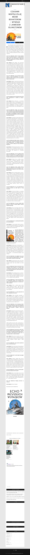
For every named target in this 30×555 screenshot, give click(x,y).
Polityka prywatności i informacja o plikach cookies (17, 553)
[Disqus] (15, 472)
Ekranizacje (8, 536)
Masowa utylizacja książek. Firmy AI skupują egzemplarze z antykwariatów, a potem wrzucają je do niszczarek (14, 494)
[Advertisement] (15, 424)
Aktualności (8, 533)
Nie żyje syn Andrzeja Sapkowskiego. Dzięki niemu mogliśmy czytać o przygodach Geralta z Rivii (15, 492)
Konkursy (7, 539)
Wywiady (15, 9)
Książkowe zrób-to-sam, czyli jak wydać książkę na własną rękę (15, 496)
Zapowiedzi (8, 544)
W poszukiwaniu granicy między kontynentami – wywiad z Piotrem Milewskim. (8, 457)
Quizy (7, 541)
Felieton (7, 538)
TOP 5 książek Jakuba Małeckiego (11, 499)
